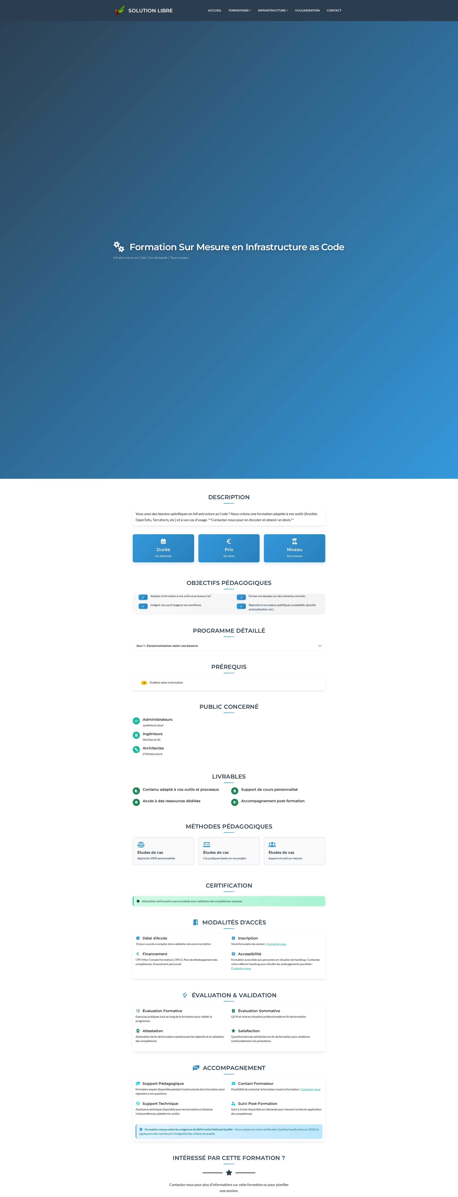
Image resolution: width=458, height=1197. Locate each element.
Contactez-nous (276, 944)
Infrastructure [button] (272, 10)
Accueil (214, 10)
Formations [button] (239, 10)
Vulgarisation (307, 10)
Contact (334, 10)
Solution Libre (150, 11)
